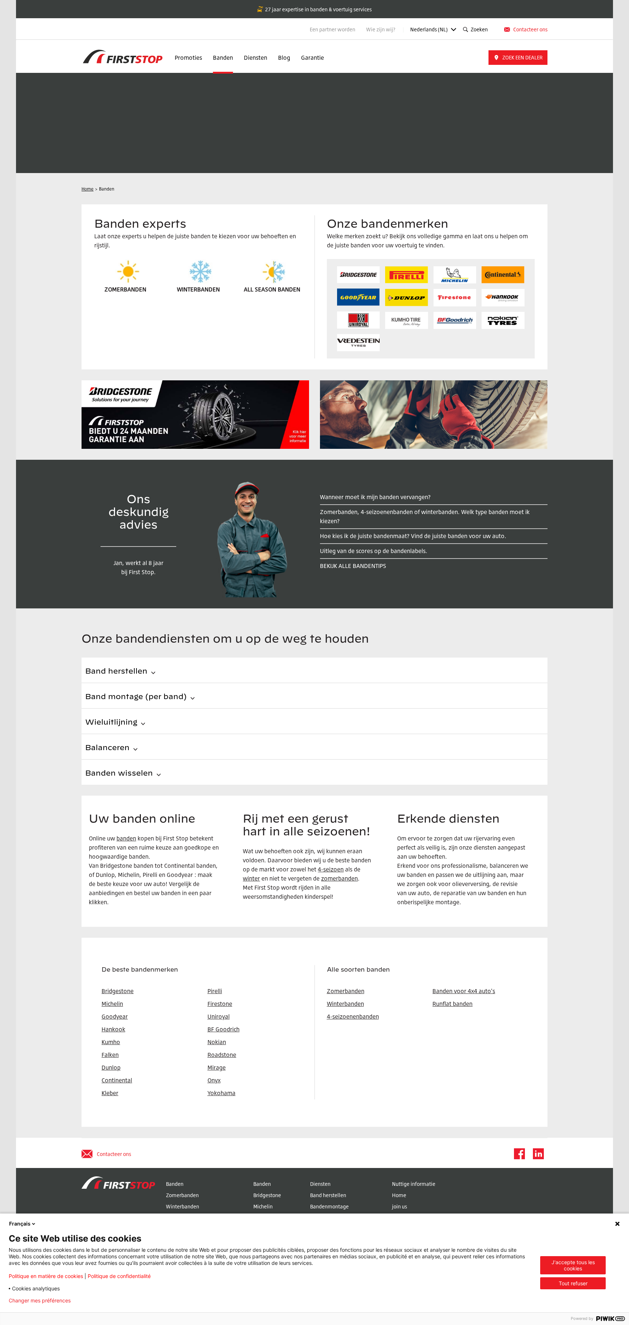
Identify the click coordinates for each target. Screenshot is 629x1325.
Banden (223, 57)
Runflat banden (452, 1003)
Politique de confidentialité (119, 1276)
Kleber (110, 1093)
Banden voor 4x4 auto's (463, 991)
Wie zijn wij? (381, 29)
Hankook (113, 1029)
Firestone (219, 1003)
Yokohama (221, 1093)
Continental (117, 1080)
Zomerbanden (345, 991)
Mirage (216, 1067)
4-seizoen (331, 869)
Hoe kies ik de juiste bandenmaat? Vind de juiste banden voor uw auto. (413, 536)
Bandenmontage (329, 1206)
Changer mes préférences (40, 1301)
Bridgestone (267, 1195)
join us (399, 1206)
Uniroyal (218, 1016)
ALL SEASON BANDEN (272, 289)
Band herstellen (328, 1195)
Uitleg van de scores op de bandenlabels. (373, 550)
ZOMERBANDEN (125, 289)
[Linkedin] (538, 1154)
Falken (110, 1054)
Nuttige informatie (413, 1184)
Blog (284, 57)
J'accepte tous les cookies (573, 1265)
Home (399, 1195)
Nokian (216, 1042)
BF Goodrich (223, 1029)
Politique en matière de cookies (46, 1276)
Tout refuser (573, 1283)
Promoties (188, 57)
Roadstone (221, 1054)
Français (20, 1223)
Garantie (312, 57)
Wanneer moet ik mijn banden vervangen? (375, 497)
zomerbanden (339, 878)
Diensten (255, 57)
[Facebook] (519, 1154)
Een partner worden (332, 29)
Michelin (263, 1206)
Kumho (111, 1042)
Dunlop (111, 1067)
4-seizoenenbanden (353, 1016)
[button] (517, 57)
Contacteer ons (530, 29)
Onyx (214, 1080)
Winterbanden (345, 1003)
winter (251, 878)
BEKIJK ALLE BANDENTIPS (353, 565)
